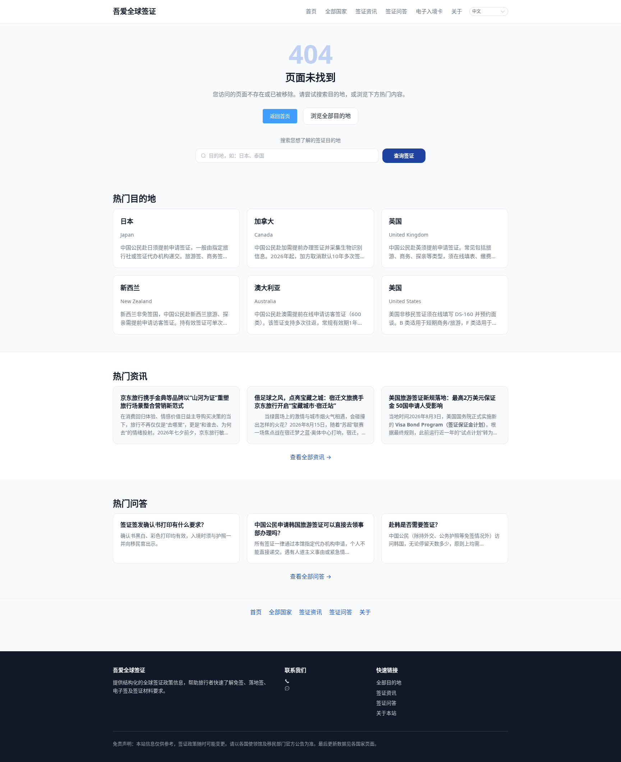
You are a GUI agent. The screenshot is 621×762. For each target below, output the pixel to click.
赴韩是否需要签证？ (415, 525)
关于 (456, 11)
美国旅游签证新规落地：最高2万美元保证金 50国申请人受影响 (442, 402)
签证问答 (396, 11)
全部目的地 (388, 682)
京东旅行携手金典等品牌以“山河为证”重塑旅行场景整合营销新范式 (174, 402)
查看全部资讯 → (310, 457)
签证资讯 (366, 11)
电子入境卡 (429, 11)
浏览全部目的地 (330, 116)
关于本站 (386, 712)
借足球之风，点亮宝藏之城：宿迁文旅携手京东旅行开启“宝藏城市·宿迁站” (309, 402)
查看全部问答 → (310, 576)
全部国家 (336, 11)
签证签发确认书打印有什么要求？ (163, 525)
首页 (311, 11)
